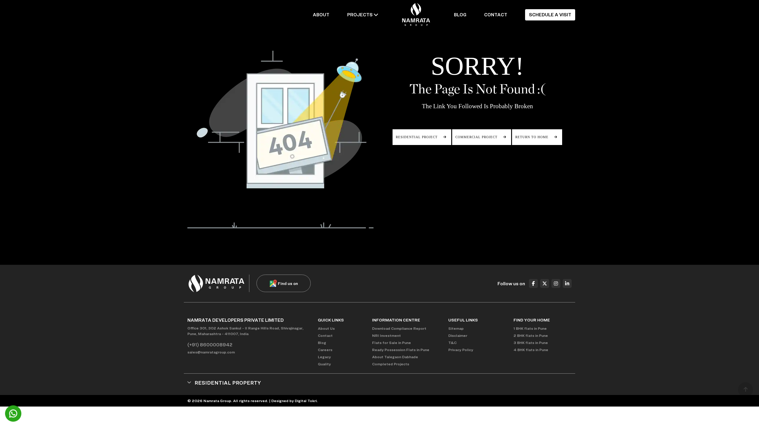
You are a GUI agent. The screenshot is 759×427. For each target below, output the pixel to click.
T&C (452, 342)
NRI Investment (386, 335)
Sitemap (456, 328)
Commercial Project (477, 137)
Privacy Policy (460, 350)
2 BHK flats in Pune (531, 335)
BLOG (460, 14)
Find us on (288, 283)
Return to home (532, 137)
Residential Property (227, 383)
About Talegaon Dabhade (395, 357)
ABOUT (321, 14)
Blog (322, 342)
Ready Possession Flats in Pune (400, 350)
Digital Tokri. (306, 401)
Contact (325, 335)
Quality (324, 364)
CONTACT (495, 14)
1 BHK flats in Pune (530, 328)
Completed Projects (390, 364)
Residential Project (417, 137)
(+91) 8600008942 (209, 345)
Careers (325, 350)
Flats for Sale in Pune (391, 342)
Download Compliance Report (399, 328)
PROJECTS (360, 14)
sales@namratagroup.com (211, 352)
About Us (326, 328)
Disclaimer (457, 335)
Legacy (324, 357)
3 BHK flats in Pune (531, 342)
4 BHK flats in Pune (531, 350)
